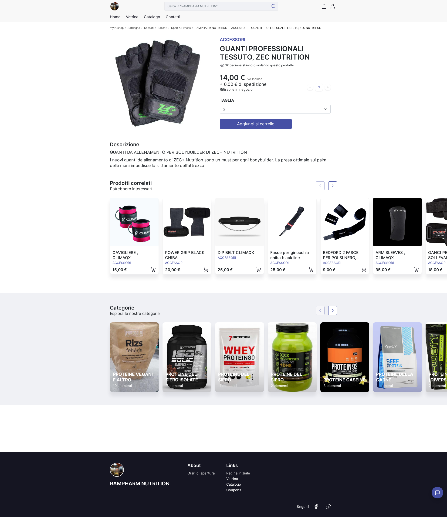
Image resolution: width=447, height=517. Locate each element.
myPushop (117, 27)
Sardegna (134, 27)
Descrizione (124, 144)
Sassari (149, 27)
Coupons (233, 490)
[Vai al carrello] (323, 6)
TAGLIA (227, 100)
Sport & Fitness (181, 27)
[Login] (332, 6)
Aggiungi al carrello (255, 123)
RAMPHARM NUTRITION (211, 27)
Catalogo (152, 17)
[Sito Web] (328, 508)
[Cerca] (273, 6)
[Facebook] (316, 508)
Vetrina (232, 479)
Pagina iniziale (238, 473)
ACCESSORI (239, 27)
